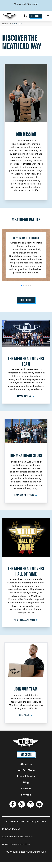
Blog (26, 782)
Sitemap (26, 794)
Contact (26, 788)
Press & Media (26, 776)
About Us (26, 764)
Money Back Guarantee (17, 3)
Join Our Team (26, 770)
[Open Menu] (47, 15)
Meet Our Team (26, 396)
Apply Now (26, 715)
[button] (21, 285)
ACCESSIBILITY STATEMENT (17, 836)
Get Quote (35, 16)
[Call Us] (25, 16)
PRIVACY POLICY (11, 828)
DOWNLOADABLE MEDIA (16, 844)
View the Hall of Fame (26, 619)
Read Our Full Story (25, 495)
